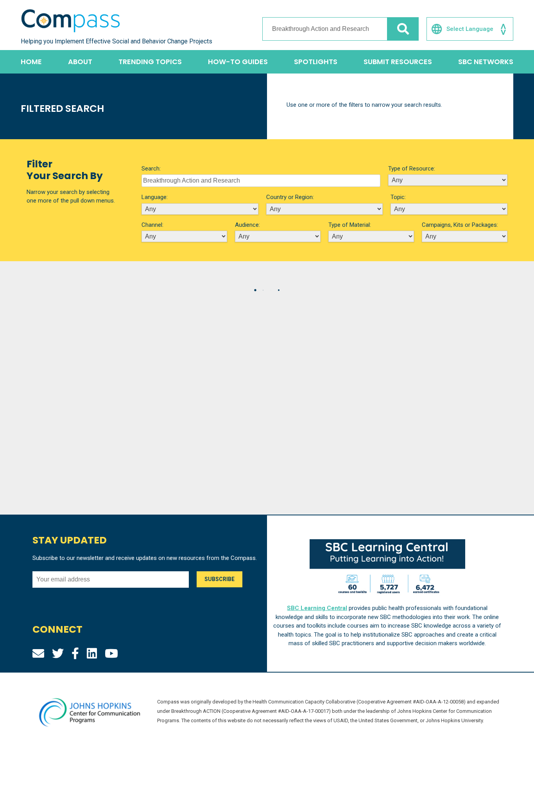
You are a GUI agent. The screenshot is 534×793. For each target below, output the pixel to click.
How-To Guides (238, 61)
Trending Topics (150, 61)
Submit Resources (398, 61)
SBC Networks (485, 61)
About (80, 61)
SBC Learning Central (317, 608)
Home (31, 61)
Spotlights (315, 61)
